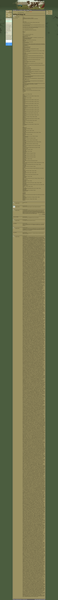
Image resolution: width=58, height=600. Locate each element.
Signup (9, 16)
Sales (28, 11)
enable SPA (7, 11)
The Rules (44, 599)
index (26, 11)
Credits (35, 599)
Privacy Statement (39, 599)
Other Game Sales (22, 12)
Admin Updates (15, 10)
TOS (41, 599)
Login (9, 14)
